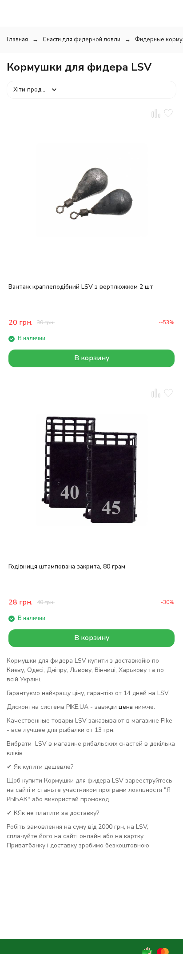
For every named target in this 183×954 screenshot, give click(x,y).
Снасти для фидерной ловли (81, 40)
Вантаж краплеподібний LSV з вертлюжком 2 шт (80, 286)
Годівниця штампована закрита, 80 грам (66, 566)
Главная (17, 40)
